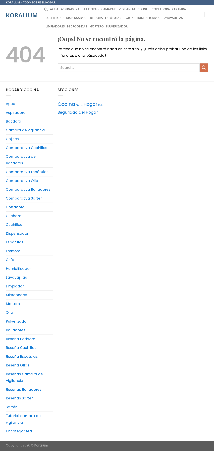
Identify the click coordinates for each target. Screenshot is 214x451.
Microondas (77, 26)
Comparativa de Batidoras (21, 160)
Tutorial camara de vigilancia (23, 419)
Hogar (90, 104)
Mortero (96, 26)
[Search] (46, 9)
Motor (101, 105)
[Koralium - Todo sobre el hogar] (22, 15)
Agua (54, 9)
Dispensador (76, 18)
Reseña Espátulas (22, 356)
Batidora (89, 9)
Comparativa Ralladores (28, 189)
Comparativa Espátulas (27, 171)
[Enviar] (204, 67)
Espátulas (113, 18)
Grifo (130, 18)
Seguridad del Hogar (78, 112)
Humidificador (148, 18)
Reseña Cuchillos (21, 347)
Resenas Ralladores (23, 389)
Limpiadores (55, 26)
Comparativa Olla (22, 180)
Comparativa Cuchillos (26, 147)
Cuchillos (53, 18)
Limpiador (15, 286)
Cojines (143, 9)
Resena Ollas (17, 365)
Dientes (79, 105)
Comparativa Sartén (24, 198)
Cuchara (179, 9)
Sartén (12, 407)
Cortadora (161, 9)
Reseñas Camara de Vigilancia (24, 377)
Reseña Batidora (20, 338)
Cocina (66, 104)
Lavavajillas (173, 18)
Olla (9, 312)
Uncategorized (19, 431)
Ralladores (15, 330)
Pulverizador (117, 26)
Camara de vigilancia (118, 9)
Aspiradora (70, 9)
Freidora (96, 18)
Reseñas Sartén (20, 398)
